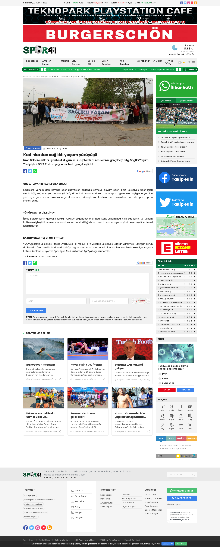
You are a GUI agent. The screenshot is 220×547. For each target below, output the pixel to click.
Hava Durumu (151, 502)
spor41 (140, 69)
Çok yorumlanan (186, 100)
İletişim (78, 517)
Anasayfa (27, 76)
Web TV (170, 62)
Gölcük (65, 60)
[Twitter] (185, 2)
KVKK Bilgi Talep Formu (110, 540)
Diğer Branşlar (42, 76)
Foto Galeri (80, 496)
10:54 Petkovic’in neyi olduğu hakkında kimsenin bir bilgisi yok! (81, 69)
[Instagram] (188, 2)
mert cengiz (127, 69)
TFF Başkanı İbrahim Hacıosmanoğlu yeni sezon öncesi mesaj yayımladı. (132, 374)
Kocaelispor (32, 60)
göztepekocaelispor (33, 504)
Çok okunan (166, 100)
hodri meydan (31, 517)
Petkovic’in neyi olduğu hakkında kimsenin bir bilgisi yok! (175, 138)
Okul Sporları (124, 62)
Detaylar (166, 544)
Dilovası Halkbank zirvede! (172, 156)
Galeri (159, 60)
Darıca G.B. (105, 498)
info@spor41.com (178, 504)
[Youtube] (192, 2)
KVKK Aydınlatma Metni (84, 540)
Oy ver (167, 390)
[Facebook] (181, 2)
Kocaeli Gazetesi (132, 540)
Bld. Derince (76, 62)
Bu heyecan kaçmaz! (40, 364)
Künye (78, 512)
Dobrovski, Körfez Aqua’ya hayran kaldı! (176, 161)
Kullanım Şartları (62, 540)
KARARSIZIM (168, 383)
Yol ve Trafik (150, 494)
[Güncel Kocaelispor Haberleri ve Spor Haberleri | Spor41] (39, 49)
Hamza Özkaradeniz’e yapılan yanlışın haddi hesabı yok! (130, 415)
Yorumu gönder (36, 310)
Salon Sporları (106, 62)
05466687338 (183, 498)
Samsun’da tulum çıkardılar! (82, 415)
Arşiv (77, 506)
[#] (32, 474)
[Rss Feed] (195, 2)
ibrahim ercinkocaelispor (35, 512)
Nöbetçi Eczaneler (153, 498)
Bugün (162, 105)
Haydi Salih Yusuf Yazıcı (86, 364)
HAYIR (165, 378)
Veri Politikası (44, 540)
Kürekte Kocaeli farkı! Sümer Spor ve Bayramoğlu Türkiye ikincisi (40, 415)
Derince (126, 494)
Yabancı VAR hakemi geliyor (129, 366)
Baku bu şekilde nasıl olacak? (173, 131)
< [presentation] (42, 69)
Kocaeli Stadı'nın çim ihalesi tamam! (177, 142)
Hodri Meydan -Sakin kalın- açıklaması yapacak (173, 152)
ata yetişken (30, 495)
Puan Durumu (151, 506)
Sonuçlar (186, 390)
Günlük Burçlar (151, 513)
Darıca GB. (91, 62)
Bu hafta (176, 105)
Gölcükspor (106, 506)
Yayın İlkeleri (28, 540)
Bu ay (190, 105)
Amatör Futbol (46, 62)
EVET (164, 374)
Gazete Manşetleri (153, 509)
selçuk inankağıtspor (33, 508)
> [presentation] (45, 69)
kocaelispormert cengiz (158, 69)
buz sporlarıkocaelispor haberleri (38, 499)
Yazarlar (145, 60)
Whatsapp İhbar (183, 490)
